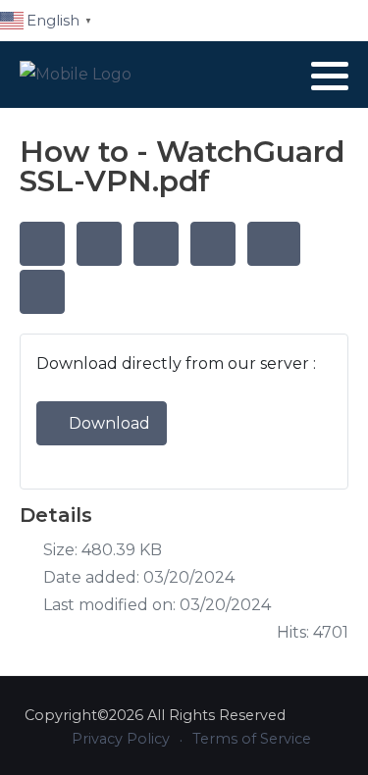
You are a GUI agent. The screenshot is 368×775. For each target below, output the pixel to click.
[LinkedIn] (284, 76)
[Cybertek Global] (75, 74)
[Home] (42, 244)
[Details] (156, 244)
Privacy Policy (121, 739)
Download (107, 423)
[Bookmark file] (273, 244)
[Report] (213, 244)
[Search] (99, 244)
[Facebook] (258, 76)
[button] (329, 75)
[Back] (42, 292)
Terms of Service (251, 739)
